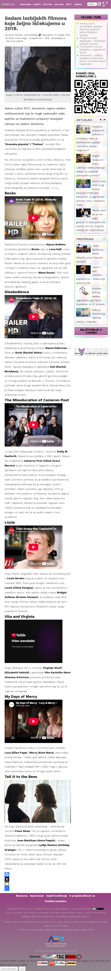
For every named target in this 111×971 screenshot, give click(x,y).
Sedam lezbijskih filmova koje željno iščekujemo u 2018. (36, 23)
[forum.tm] (35, 956)
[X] (106, 2)
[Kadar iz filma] (38, 71)
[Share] (38, 888)
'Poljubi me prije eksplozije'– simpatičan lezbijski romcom (93, 41)
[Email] (38, 884)
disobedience (58, 38)
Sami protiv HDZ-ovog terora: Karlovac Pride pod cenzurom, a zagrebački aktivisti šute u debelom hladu (91, 193)
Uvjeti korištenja (56, 895)
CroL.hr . (66, 908)
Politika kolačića (55, 901)
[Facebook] (103, 2)
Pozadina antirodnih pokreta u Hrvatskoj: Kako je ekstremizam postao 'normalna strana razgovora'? (90, 138)
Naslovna (22, 895)
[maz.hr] (79, 956)
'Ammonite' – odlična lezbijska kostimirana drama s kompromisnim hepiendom (93, 59)
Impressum (37, 895)
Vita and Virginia (14, 41)
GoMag (54, 187)
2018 (47, 38)
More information (9, 969)
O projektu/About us (82, 895)
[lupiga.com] (70, 956)
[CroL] (8, 4)
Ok (22, 969)
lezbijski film (35, 38)
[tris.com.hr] (58, 956)
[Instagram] (103, 5)
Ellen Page (21, 38)
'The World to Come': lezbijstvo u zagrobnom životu (93, 49)
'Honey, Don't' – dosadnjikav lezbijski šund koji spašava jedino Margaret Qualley (91, 29)
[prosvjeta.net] (47, 956)
